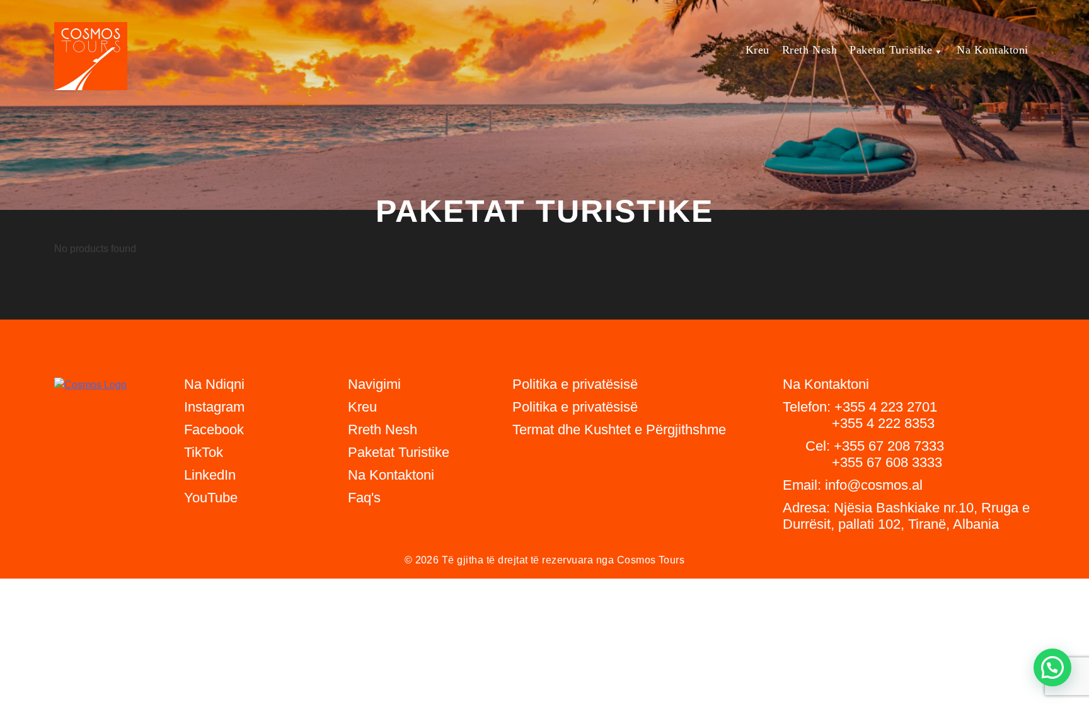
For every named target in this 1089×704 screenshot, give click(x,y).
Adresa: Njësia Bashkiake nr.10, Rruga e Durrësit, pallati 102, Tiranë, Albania (906, 516)
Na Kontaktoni (391, 475)
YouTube (211, 497)
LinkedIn (210, 475)
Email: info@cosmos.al (853, 485)
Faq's (364, 497)
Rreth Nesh (809, 49)
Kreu (757, 49)
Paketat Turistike (891, 49)
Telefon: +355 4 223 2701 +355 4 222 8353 (860, 415)
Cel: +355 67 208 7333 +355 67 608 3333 (863, 454)
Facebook (214, 429)
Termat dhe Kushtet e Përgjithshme (619, 429)
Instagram (214, 407)
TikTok (203, 452)
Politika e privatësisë (575, 407)
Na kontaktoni (992, 49)
